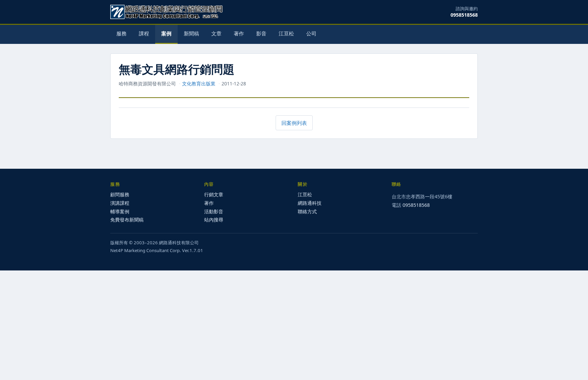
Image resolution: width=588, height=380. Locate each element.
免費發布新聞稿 (127, 219)
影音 (261, 33)
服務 (121, 33)
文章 (216, 33)
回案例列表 (294, 122)
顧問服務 (119, 194)
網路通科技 (310, 203)
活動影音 (213, 211)
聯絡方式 (307, 211)
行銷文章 (213, 194)
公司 (311, 33)
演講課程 (119, 203)
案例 (166, 33)
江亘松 (286, 33)
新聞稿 (191, 33)
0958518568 (464, 15)
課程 (144, 33)
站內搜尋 (213, 219)
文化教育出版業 (198, 83)
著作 (239, 33)
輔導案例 (119, 211)
